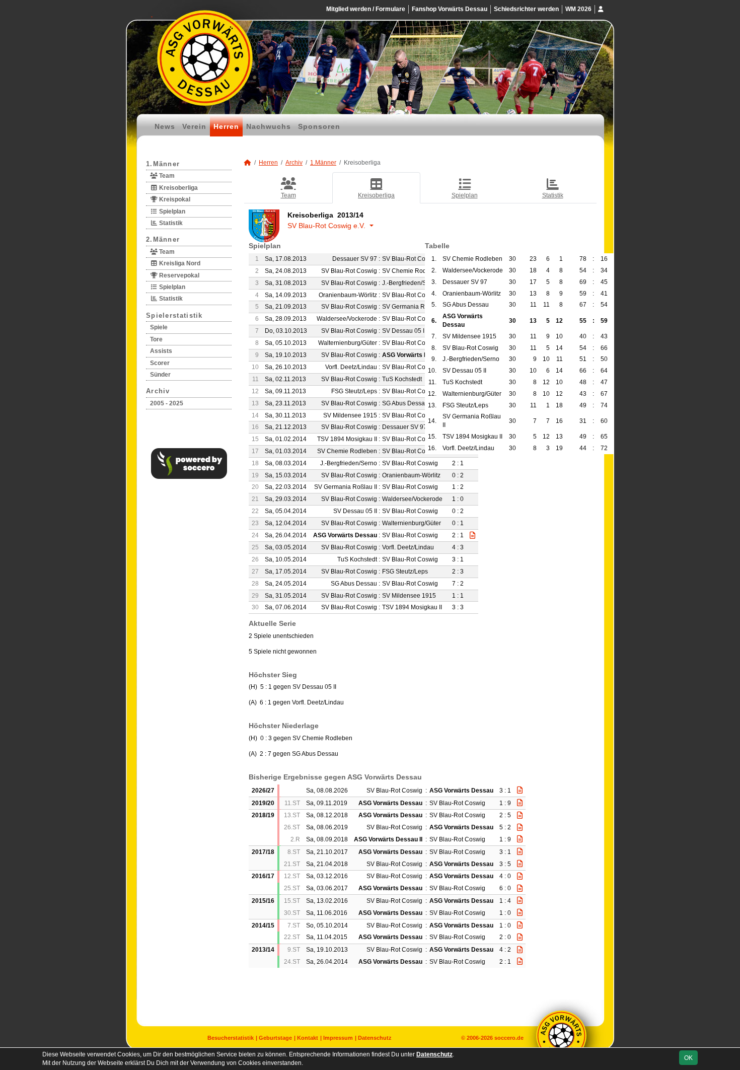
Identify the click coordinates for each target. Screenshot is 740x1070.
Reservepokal (178, 275)
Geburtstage (275, 1038)
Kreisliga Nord (179, 263)
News (165, 126)
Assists (161, 350)
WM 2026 (578, 9)
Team (166, 175)
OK (688, 1057)
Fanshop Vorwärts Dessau (449, 9)
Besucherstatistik (230, 1038)
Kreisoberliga (178, 187)
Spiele (159, 327)
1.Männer (163, 164)
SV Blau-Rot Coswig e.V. (327, 226)
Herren (226, 126)
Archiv (158, 391)
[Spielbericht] (520, 790)
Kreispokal (174, 199)
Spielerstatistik (174, 315)
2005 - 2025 (166, 403)
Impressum (338, 1038)
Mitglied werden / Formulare (365, 9)
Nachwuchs (268, 126)
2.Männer (163, 239)
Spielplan (171, 211)
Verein (194, 126)
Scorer (160, 363)
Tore (156, 339)
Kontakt (307, 1038)
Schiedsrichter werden (526, 9)
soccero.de (509, 1038)
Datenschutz (375, 1038)
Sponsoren (319, 126)
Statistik (170, 223)
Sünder (160, 374)
